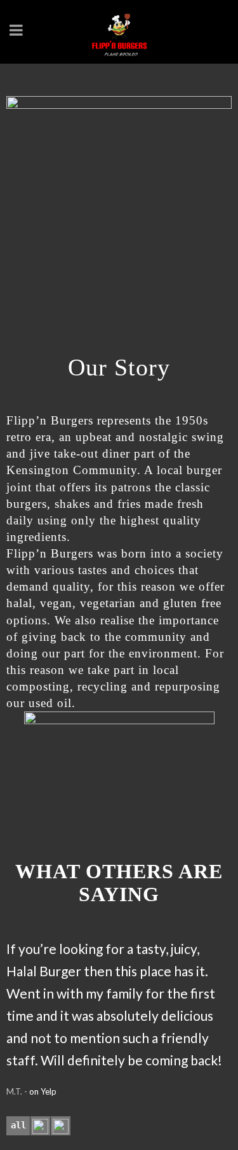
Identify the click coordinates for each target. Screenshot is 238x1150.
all (18, 1125)
